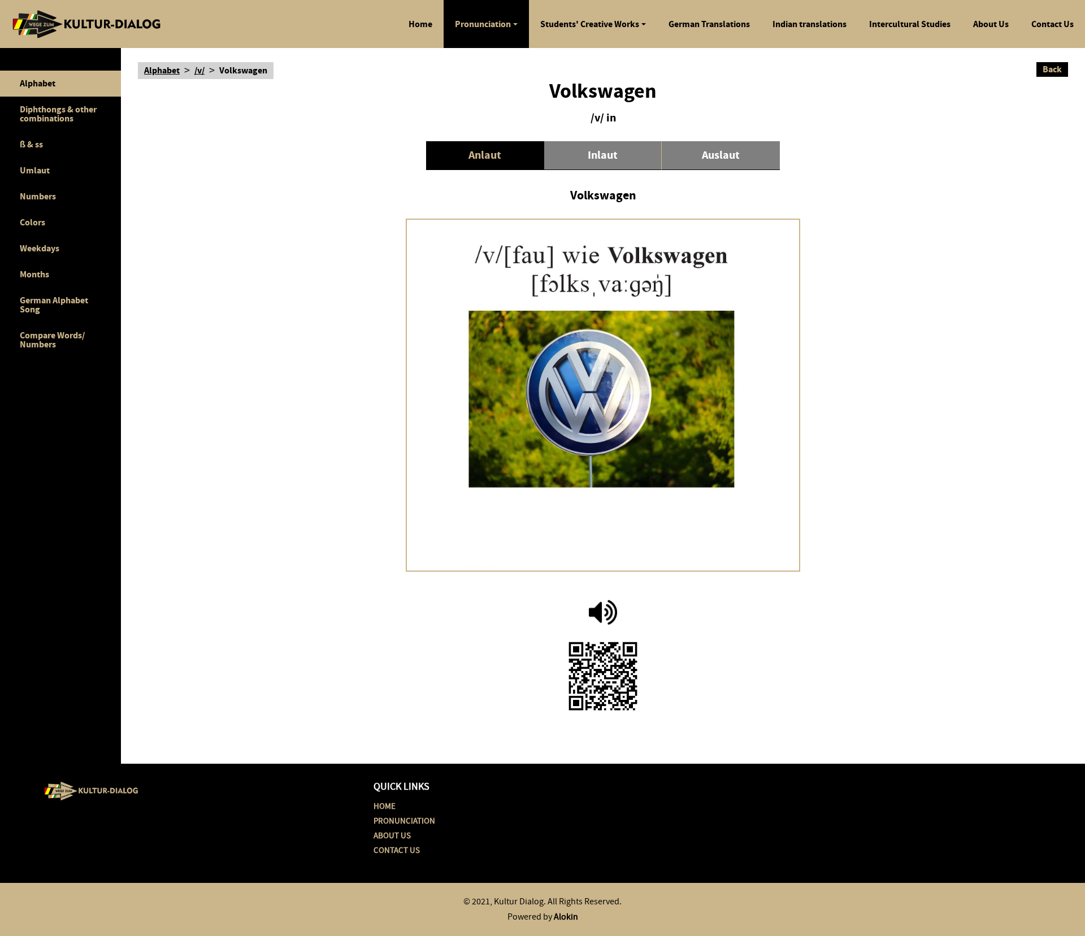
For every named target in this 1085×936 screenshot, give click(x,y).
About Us (991, 24)
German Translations (709, 24)
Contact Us (1052, 24)
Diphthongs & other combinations (58, 113)
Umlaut (35, 170)
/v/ (199, 70)
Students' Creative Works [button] (589, 24)
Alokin (566, 916)
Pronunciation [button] (483, 24)
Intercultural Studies (910, 24)
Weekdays (39, 248)
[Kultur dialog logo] (91, 789)
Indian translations (809, 24)
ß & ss (31, 144)
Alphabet (37, 83)
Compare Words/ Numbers (52, 339)
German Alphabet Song (54, 304)
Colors (32, 222)
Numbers (38, 196)
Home (420, 24)
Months (34, 274)
